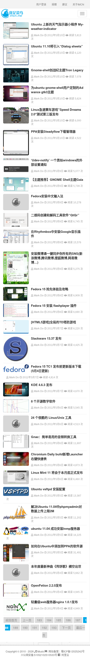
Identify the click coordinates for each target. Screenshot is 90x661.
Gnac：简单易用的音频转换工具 (53, 436)
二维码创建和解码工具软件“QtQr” (55, 215)
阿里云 (65, 655)
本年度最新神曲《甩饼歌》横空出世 (56, 566)
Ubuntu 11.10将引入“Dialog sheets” (57, 46)
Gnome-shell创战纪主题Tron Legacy (57, 70)
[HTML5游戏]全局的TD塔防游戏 (53, 322)
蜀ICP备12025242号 (73, 651)
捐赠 (54, 4)
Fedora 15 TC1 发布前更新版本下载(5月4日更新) (56, 368)
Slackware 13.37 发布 (46, 338)
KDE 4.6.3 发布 (41, 384)
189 (15, 627)
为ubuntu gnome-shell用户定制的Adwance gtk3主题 (57, 89)
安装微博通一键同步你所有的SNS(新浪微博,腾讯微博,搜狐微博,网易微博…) (56, 258)
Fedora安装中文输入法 (47, 196)
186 (68, 620)
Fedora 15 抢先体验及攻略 (49, 289)
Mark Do (39, 35)
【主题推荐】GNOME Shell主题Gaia (57, 179)
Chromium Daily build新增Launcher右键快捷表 (57, 456)
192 (44, 627)
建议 (64, 4)
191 (34, 627)
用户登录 (41, 4)
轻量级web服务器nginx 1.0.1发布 (54, 602)
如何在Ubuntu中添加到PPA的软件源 (57, 546)
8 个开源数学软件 (43, 401)
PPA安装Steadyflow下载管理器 (53, 131)
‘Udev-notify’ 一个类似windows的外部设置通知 (56, 162)
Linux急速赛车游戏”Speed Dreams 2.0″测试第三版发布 (56, 111)
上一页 (27, 620)
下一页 (66, 627)
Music (40, 651)
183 (39, 620)
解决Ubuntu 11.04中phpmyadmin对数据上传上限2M (56, 508)
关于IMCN (78, 4)
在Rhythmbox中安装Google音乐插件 (56, 233)
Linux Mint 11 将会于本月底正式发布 (57, 472)
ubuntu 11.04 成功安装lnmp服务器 (55, 528)
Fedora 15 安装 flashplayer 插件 (54, 305)
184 (48, 620)
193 (54, 627)
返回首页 (11, 620)
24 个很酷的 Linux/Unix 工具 (51, 417)
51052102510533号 (45, 655)
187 (77, 620)
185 (58, 620)
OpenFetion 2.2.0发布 (46, 585)
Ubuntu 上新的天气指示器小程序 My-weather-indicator (57, 26)
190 (25, 627)
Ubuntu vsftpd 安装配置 (48, 489)
